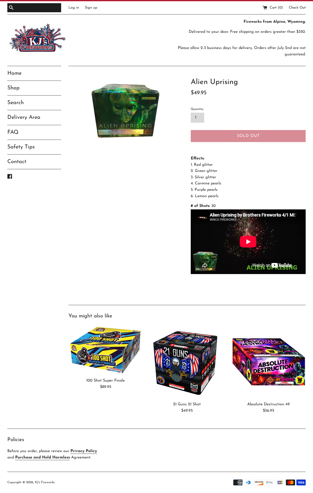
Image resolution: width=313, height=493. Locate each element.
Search (15, 103)
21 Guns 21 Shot (187, 404)
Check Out (297, 8)
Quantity (197, 109)
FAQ (13, 132)
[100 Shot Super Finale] (105, 350)
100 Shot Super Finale (105, 381)
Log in (73, 8)
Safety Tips (21, 147)
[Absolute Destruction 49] (269, 362)
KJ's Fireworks (45, 482)
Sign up (91, 8)
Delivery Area (23, 117)
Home (14, 73)
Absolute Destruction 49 (268, 404)
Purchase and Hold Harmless (42, 457)
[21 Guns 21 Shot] (187, 362)
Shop (13, 88)
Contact (16, 162)
